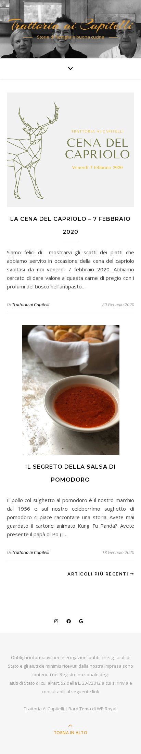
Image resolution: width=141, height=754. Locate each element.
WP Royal (106, 709)
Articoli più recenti (98, 574)
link (95, 691)
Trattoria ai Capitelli (71, 24)
